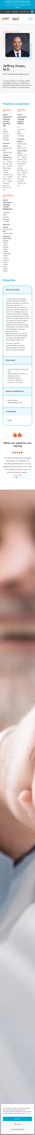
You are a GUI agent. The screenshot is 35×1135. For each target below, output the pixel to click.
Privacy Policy (27, 1113)
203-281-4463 (7, 148)
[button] (3, 4)
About (8, 11)
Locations (15, 11)
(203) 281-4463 (8, 229)
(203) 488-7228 (24, 11)
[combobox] (30, 11)
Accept (17, 1119)
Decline (17, 1124)
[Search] (32, 11)
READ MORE (18, 475)
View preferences (17, 1129)
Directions (6, 143)
